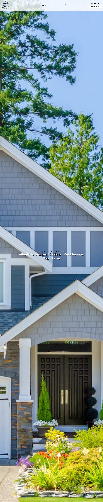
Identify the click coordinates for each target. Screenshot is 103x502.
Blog (78, 5)
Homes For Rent (25, 5)
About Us (59, 5)
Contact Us (68, 5)
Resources (44, 5)
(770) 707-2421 (95, 4)
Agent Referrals (51, 5)
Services (35, 5)
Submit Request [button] (95, 6)
